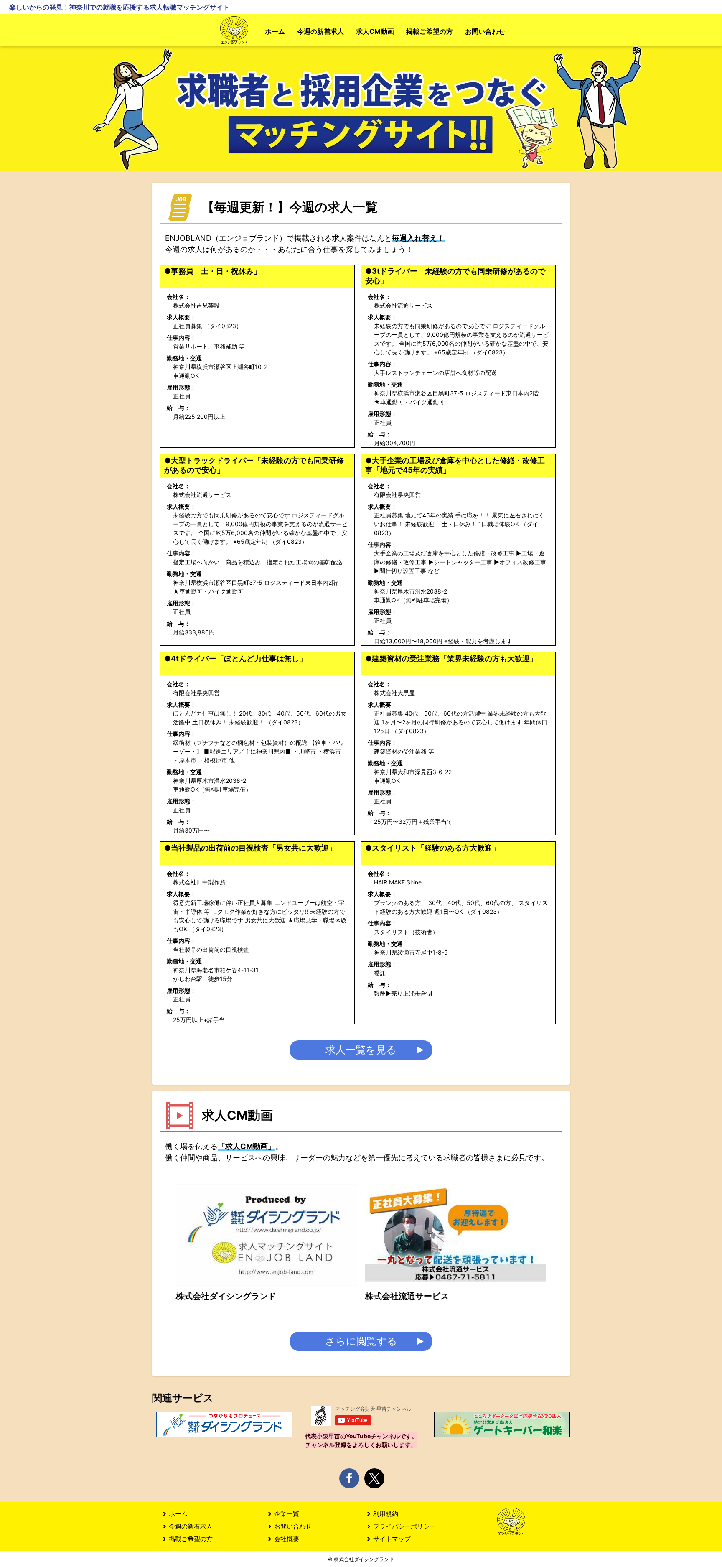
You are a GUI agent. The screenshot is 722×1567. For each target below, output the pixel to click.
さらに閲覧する (361, 1341)
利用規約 (385, 1514)
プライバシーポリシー (404, 1526)
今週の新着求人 (320, 31)
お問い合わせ (485, 31)
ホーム (275, 31)
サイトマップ (392, 1539)
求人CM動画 (375, 31)
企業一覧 (286, 1514)
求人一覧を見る (361, 1050)
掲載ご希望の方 (429, 31)
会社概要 (286, 1539)
